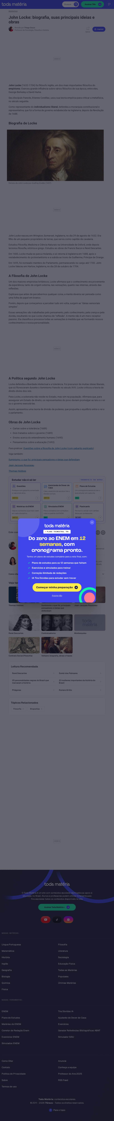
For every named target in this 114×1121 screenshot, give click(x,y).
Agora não (57, 595)
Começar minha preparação (54, 587)
